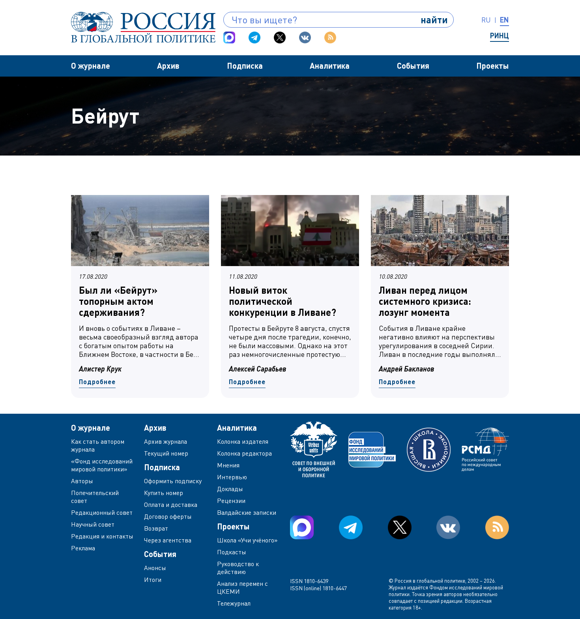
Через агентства (167, 540)
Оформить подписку (173, 481)
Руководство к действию (238, 568)
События (413, 65)
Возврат (156, 528)
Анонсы (155, 568)
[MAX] (229, 37)
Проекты (492, 65)
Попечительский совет (95, 497)
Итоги (152, 579)
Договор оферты (168, 516)
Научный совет (92, 524)
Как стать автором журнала (97, 445)
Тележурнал (234, 603)
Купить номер (163, 493)
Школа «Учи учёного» (247, 540)
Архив (168, 65)
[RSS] (330, 37)
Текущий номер (166, 453)
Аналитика (330, 65)
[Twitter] (280, 37)
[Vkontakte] (305, 37)
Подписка (245, 65)
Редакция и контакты (102, 536)
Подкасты (231, 552)
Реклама (83, 548)
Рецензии (231, 501)
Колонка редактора (244, 453)
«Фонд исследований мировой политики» (102, 465)
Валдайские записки (246, 512)
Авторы (82, 481)
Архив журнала (165, 441)
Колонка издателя (242, 441)
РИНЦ (499, 35)
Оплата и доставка (170, 504)
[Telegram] (254, 37)
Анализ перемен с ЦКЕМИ (242, 587)
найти (434, 19)
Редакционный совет (102, 512)
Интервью (232, 477)
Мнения (228, 465)
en (504, 19)
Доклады (230, 489)
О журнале (90, 65)
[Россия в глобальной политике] (143, 27)
